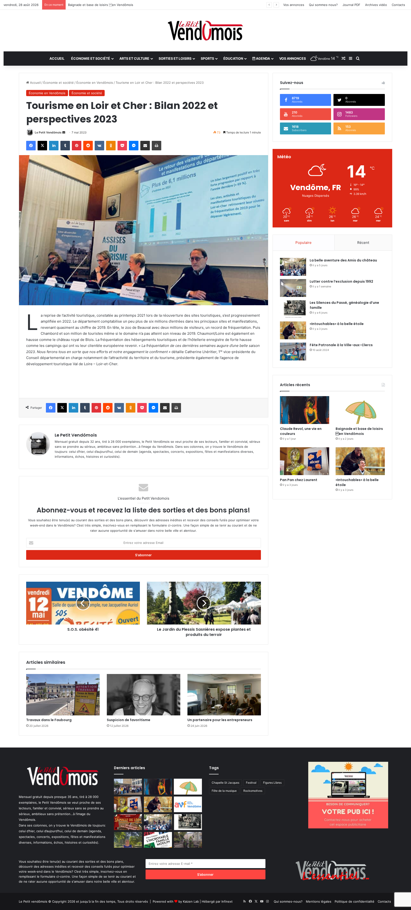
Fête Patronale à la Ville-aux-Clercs (341, 345)
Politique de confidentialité (354, 901)
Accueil (56, 58)
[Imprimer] (156, 145)
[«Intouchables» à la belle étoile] (293, 330)
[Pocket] (122, 145)
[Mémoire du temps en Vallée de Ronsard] (128, 822)
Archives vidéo (376, 5)
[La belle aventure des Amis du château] (293, 267)
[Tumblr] (65, 145)
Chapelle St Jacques (225, 782)
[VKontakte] (99, 145)
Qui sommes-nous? (323, 5)
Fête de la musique (224, 790)
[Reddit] (88, 145)
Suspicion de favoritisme (128, 720)
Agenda (262, 58)
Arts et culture (134, 58)
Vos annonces (293, 5)
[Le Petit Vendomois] (205, 30)
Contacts (398, 5)
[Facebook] (31, 145)
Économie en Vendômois (94, 82)
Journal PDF (351, 5)
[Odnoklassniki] (111, 145)
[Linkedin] (54, 145)
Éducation (233, 58)
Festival (251, 782)
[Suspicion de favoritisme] (143, 694)
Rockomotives (252, 790)
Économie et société (90, 58)
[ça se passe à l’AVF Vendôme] (188, 804)
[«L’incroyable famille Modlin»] (158, 840)
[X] (42, 145)
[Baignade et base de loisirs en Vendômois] (360, 410)
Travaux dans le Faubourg (49, 720)
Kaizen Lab (191, 901)
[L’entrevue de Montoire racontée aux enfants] (128, 840)
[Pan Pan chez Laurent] (304, 461)
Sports (207, 58)
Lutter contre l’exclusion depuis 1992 (341, 281)
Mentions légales (318, 901)
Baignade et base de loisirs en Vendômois (359, 431)
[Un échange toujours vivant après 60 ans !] (128, 787)
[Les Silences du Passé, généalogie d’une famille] (293, 309)
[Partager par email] (145, 145)
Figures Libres (272, 782)
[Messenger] (133, 145)
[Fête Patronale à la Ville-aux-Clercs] (293, 351)
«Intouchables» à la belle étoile (337, 323)
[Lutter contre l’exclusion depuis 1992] (293, 288)
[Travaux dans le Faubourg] (63, 694)
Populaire (303, 242)
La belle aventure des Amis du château (343, 260)
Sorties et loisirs (175, 58)
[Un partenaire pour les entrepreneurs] (224, 694)
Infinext (227, 901)
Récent (363, 242)
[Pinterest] (76, 145)
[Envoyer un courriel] (63, 132)
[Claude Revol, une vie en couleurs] (304, 410)
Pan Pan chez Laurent (84, 5)
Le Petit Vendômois (48, 132)
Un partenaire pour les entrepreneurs (219, 720)
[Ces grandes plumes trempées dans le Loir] (188, 840)
